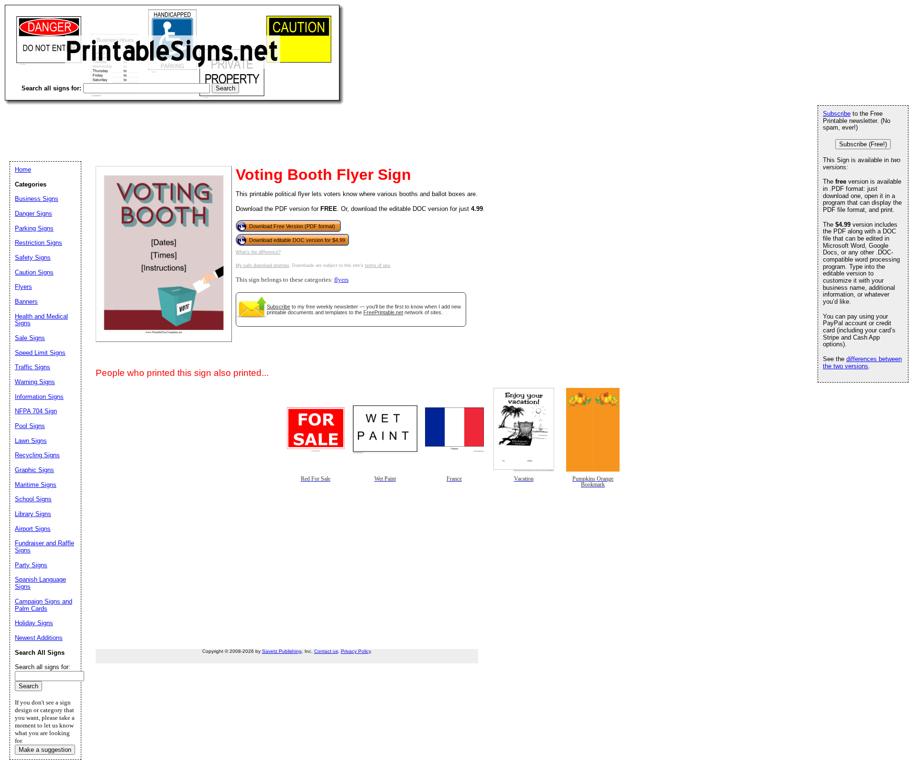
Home (23, 169)
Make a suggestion (45, 749)
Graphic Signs (34, 470)
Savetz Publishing (282, 651)
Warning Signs (35, 382)
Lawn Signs (31, 440)
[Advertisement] (179, 124)
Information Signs (39, 396)
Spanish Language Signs (40, 583)
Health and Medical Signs (41, 320)
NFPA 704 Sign (36, 411)
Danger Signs (33, 213)
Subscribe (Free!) (863, 144)
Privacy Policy (356, 651)
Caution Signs (34, 272)
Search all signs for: (42, 667)
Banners (26, 301)
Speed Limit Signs (40, 352)
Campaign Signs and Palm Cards (43, 605)
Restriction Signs (38, 242)
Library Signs (33, 514)
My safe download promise (262, 265)
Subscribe (278, 306)
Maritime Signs (35, 484)
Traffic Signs (32, 367)
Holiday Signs (34, 623)
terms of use (377, 265)
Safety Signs (33, 257)
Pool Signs (30, 426)
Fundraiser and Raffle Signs (44, 547)
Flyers (23, 286)
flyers (341, 279)
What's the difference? (258, 252)
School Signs (33, 499)
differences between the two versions (862, 362)
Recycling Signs (37, 455)
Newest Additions (39, 637)
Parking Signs (34, 228)
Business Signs (36, 198)
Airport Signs (33, 528)
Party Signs (31, 565)
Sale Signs (30, 337)
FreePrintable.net (383, 312)
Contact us (326, 651)
